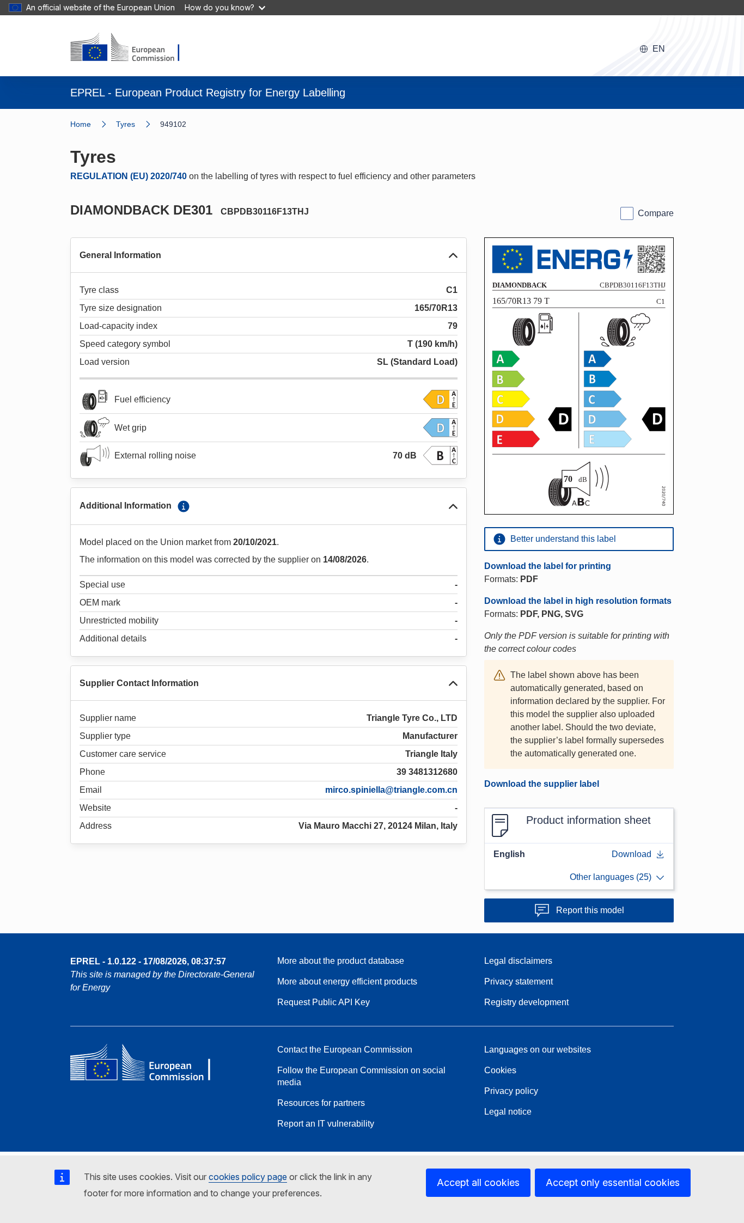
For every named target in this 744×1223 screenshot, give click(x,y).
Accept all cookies (478, 1182)
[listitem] (138, 124)
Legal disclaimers (518, 960)
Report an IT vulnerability (325, 1123)
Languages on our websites (537, 1049)
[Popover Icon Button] (183, 506)
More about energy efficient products (347, 981)
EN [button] (658, 48)
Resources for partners (321, 1103)
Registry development (526, 1002)
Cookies (500, 1070)
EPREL (148, 961)
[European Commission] (131, 48)
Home (80, 124)
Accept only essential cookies (613, 1182)
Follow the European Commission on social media (361, 1076)
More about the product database (340, 960)
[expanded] (453, 255)
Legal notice (508, 1111)
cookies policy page (248, 1176)
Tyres (125, 124)
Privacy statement (518, 981)
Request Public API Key (323, 1002)
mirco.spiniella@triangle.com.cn (391, 789)
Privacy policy (511, 1091)
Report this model (590, 910)
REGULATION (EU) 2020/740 (128, 176)
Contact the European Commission (344, 1049)
